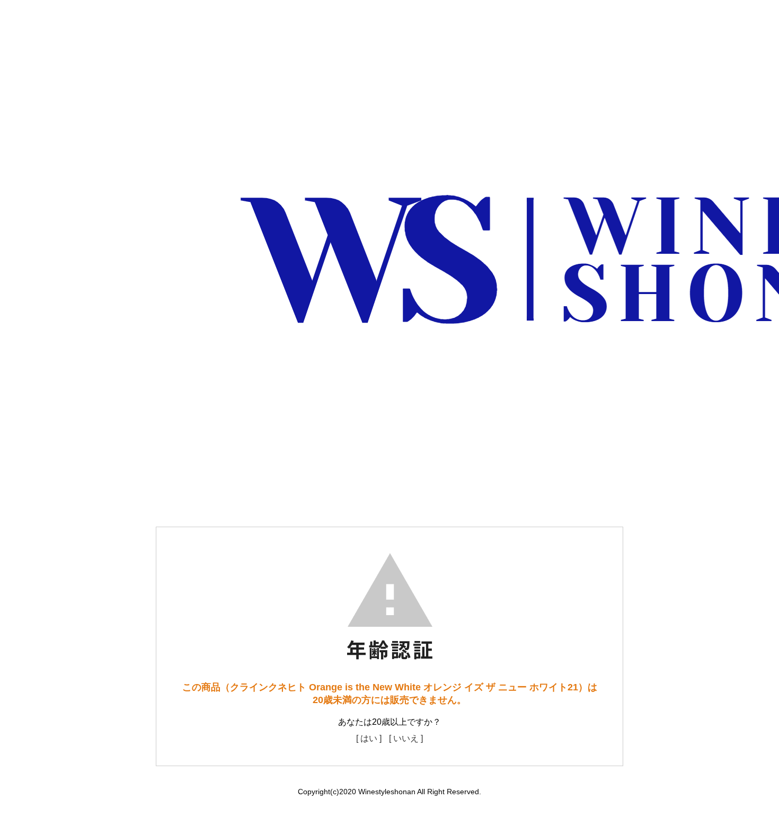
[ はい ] (369, 738)
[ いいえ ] (406, 738)
